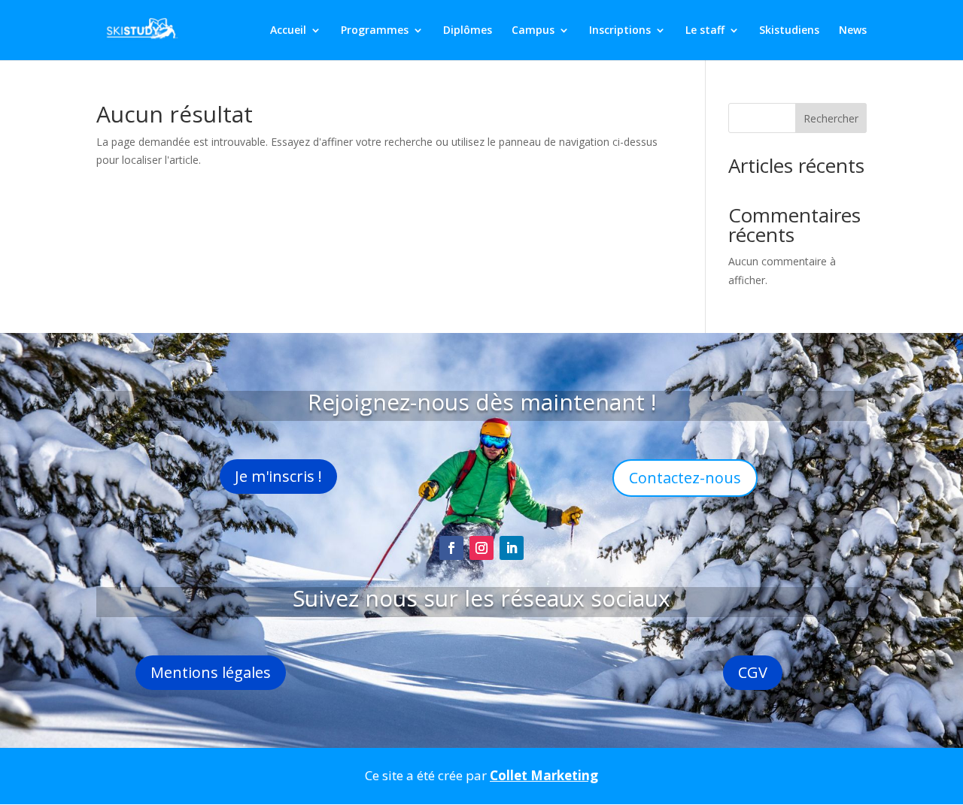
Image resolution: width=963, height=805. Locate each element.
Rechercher (831, 118)
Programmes (375, 31)
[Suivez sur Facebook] (451, 548)
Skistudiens (789, 31)
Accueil (288, 31)
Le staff (705, 31)
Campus (533, 31)
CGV (752, 672)
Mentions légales (210, 672)
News (853, 31)
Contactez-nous (685, 478)
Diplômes (467, 31)
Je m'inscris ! (278, 476)
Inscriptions (620, 31)
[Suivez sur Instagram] (481, 548)
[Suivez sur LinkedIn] (512, 548)
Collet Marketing (544, 775)
